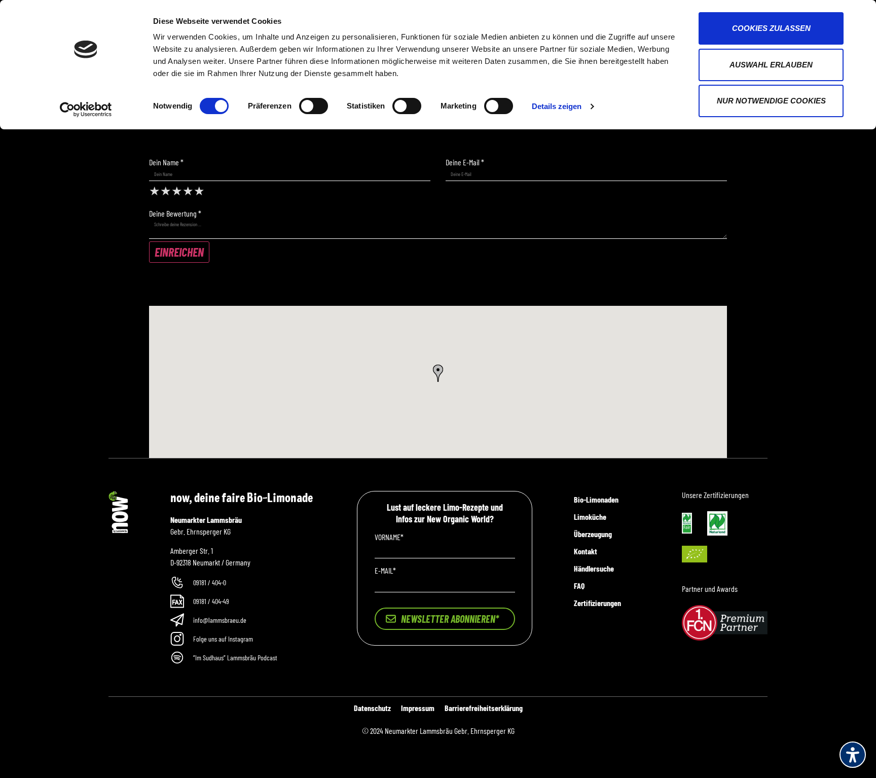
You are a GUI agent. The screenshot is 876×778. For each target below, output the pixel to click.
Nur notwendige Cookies (771, 100)
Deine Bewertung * (175, 213)
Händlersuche (594, 568)
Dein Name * (166, 162)
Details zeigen (556, 106)
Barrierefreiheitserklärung (484, 708)
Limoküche (590, 516)
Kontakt (585, 551)
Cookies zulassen (771, 28)
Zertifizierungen (597, 603)
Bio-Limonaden (596, 499)
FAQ (579, 585)
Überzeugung (593, 534)
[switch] (313, 106)
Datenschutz (372, 708)
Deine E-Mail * (465, 162)
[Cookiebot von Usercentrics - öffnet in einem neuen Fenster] (86, 109)
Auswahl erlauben (771, 64)
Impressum (417, 708)
